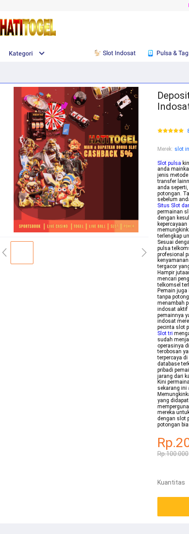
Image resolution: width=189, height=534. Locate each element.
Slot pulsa (169, 163)
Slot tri (165, 333)
